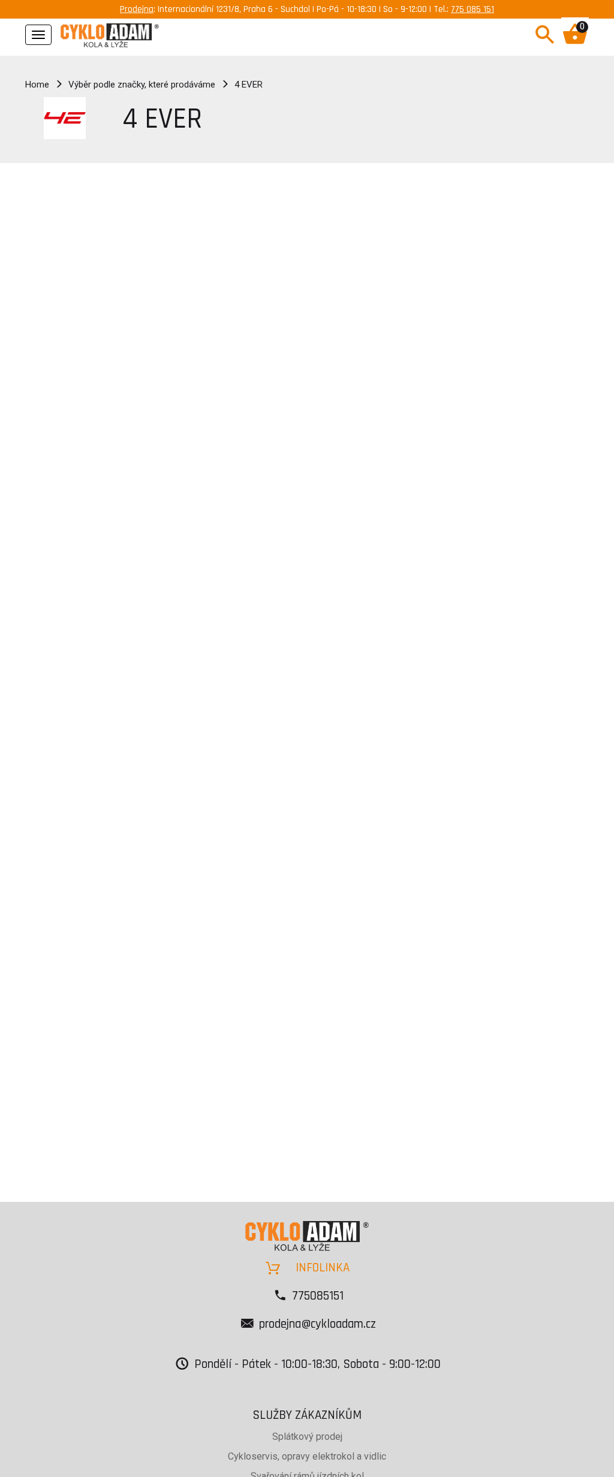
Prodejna (137, 9)
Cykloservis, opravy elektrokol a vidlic (307, 1456)
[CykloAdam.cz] (110, 34)
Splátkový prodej (307, 1436)
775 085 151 (472, 9)
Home (37, 84)
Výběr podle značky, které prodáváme (141, 84)
